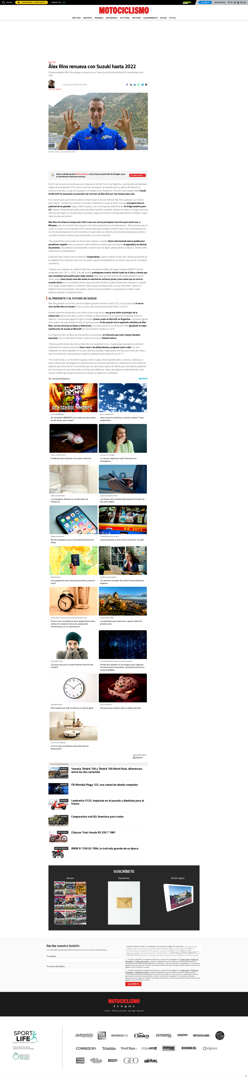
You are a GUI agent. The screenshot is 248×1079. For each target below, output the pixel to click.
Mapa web (140, 1010)
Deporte (87, 17)
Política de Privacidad (188, 952)
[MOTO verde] (187, 2)
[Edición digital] (178, 897)
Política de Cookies (132, 953)
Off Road (125, 17)
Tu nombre (51, 956)
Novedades (111, 17)
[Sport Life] (220, 1035)
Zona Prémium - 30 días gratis (33, 2)
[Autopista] (84, 1035)
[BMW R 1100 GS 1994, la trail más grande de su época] (58, 852)
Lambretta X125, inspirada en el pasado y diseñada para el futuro (107, 802)
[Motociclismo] (124, 10)
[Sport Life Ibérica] (26, 1037)
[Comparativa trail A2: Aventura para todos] (58, 820)
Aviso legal (131, 1010)
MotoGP (76, 17)
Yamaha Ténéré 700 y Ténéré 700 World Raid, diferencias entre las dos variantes (106, 770)
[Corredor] (86, 1048)
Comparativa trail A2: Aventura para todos (97, 816)
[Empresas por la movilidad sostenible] (21, 1056)
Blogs (163, 17)
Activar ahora (136, 175)
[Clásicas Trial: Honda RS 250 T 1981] (58, 836)
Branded (64, 768)
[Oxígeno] (210, 1048)
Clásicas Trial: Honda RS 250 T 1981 (93, 832)
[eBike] (96, 1060)
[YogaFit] (149, 1048)
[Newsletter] (124, 902)
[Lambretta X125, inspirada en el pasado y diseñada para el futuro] (58, 804)
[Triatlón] (108, 1048)
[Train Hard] (80, 1060)
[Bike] (189, 1048)
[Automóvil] (164, 1035)
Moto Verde (62, 832)
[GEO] (131, 1060)
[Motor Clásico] (141, 1035)
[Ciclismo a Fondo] (168, 1048)
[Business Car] (119, 1035)
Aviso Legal (175, 952)
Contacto (107, 1010)
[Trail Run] (129, 1048)
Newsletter (56, 2)
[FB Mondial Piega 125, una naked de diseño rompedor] (58, 788)
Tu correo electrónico (56, 966)
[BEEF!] (112, 1060)
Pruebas (99, 17)
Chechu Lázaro (54, 89)
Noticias (136, 17)
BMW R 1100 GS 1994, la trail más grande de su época (104, 848)
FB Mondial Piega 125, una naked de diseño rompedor (104, 784)
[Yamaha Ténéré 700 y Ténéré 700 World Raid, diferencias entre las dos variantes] (58, 772)
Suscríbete (205, 2)
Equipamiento (151, 17)
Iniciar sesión (220, 2)
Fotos (172, 17)
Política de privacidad (119, 1010)
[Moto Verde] (182, 1035)
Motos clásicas (61, 848)
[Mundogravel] (151, 1060)
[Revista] (70, 902)
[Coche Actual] (101, 1035)
